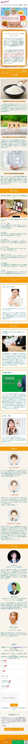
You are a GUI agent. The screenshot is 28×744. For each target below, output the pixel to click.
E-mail (2, 665)
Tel (2, 670)
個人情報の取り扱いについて (19, 647)
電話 (9, 682)
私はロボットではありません (9, 697)
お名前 (2, 660)
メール (4, 682)
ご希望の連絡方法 (5, 681)
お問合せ (6, 742)
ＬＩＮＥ (18, 742)
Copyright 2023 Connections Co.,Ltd (14, 739)
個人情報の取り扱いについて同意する (14, 729)
